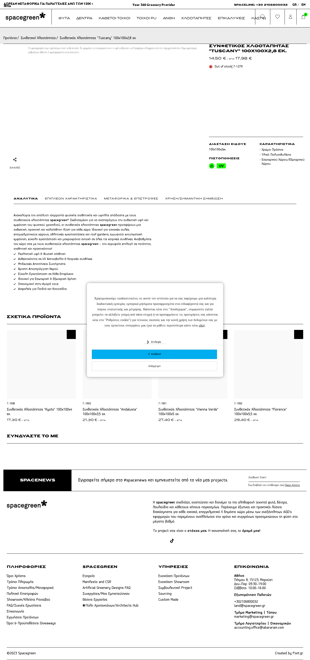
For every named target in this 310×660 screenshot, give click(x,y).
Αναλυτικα (26, 198)
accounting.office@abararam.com (259, 628)
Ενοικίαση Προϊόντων (173, 576)
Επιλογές (155, 342)
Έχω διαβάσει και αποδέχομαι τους (274, 485)
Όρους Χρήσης (292, 485)
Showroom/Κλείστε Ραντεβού (28, 600)
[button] (71, 334)
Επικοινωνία (15, 611)
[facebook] (155, 541)
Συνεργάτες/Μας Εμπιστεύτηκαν (106, 594)
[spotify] (197, 541)
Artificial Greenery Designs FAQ (106, 588)
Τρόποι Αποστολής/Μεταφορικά (30, 588)
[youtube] (188, 541)
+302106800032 (246, 602)
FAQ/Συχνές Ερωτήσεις (24, 606)
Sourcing (165, 594)
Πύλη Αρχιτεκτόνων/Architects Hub (112, 606)
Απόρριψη (154, 366)
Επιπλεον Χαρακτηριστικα (71, 198)
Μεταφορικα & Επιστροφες (131, 198)
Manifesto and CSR (97, 582)
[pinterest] (179, 541)
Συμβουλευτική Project (175, 588)
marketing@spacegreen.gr (254, 617)
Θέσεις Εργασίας (95, 600)
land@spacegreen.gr (249, 606)
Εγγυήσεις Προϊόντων (23, 617)
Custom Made (168, 600)
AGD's (287, 512)
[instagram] (164, 541)
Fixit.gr (298, 653)
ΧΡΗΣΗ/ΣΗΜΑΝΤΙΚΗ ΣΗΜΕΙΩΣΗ (194, 198)
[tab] (29, 199)
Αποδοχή (155, 354)
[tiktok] (172, 541)
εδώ (201, 325)
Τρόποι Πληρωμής (20, 582)
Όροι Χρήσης (16, 576)
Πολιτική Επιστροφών (22, 594)
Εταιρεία (89, 576)
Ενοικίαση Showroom (173, 582)
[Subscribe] (299, 477)
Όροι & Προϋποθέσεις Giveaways (31, 623)
